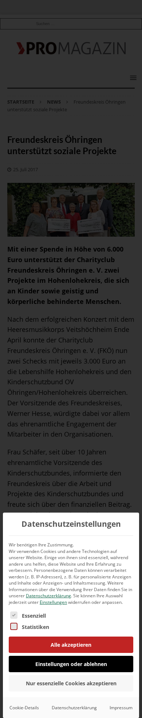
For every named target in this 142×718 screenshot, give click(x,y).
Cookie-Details (24, 708)
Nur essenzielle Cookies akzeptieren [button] (71, 683)
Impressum (121, 708)
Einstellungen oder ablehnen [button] (71, 664)
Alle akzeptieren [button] (71, 644)
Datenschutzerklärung (48, 596)
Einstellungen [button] (53, 602)
